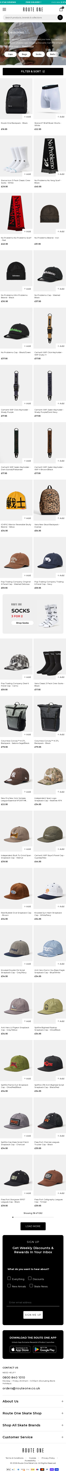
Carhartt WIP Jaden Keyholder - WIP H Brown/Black (49, 468)
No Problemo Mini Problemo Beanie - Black (14, 296)
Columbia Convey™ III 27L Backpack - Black (46, 742)
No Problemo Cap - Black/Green (16, 352)
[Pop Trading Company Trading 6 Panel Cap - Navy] (49, 557)
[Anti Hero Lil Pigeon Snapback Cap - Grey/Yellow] (16, 1003)
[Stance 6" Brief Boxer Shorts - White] (49, 98)
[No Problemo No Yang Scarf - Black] (49, 156)
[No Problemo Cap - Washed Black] (49, 270)
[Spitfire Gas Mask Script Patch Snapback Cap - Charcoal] (16, 1117)
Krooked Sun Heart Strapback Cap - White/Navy (48, 914)
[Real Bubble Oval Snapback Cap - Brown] (16, 888)
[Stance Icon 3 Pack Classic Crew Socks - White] (16, 156)
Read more (28, 46)
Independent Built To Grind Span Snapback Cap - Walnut (16, 856)
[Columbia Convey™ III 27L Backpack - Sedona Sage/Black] (16, 716)
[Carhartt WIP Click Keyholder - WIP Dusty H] (49, 328)
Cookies (32, 1458)
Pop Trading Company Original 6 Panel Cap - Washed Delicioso (16, 582)
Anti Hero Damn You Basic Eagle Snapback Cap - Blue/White (49, 971)
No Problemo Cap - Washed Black (47, 296)
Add (28, 116)
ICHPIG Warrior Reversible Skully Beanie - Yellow (16, 525)
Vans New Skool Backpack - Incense (47, 525)
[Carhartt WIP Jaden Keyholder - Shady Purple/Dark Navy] (49, 385)
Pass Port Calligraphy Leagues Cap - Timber (48, 1200)
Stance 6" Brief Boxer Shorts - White (47, 124)
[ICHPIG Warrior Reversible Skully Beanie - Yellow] (16, 500)
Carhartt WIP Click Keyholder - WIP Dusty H (48, 353)
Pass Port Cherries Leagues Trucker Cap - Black (46, 1143)
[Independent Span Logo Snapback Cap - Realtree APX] (49, 773)
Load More (33, 1226)
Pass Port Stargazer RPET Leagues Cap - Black (13, 1200)
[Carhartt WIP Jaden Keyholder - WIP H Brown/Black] (49, 442)
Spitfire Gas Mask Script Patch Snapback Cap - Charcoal (15, 1143)
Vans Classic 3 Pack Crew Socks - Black (49, 684)
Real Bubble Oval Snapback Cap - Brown (16, 914)
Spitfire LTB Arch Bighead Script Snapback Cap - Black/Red (49, 1086)
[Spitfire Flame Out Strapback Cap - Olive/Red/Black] (16, 1060)
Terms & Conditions (14, 1458)
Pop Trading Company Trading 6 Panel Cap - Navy (49, 582)
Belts (52, 54)
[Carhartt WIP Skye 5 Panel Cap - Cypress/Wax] (49, 831)
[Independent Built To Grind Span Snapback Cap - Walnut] (16, 831)
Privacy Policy (48, 1458)
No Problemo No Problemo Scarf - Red (16, 239)
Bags (24, 54)
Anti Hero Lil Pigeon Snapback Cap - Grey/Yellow (15, 1028)
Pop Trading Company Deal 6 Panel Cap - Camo (15, 684)
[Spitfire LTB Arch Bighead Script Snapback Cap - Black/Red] (49, 1060)
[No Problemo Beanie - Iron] (49, 213)
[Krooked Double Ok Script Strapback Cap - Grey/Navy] (16, 945)
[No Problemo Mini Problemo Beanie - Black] (16, 270)
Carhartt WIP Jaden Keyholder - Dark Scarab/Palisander (15, 468)
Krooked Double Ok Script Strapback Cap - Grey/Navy (14, 971)
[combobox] (33, 17)
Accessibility (30, 1460)
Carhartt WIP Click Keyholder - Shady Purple (15, 410)
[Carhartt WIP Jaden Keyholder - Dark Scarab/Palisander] (16, 442)
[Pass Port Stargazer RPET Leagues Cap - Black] (16, 1175)
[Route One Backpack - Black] (16, 98)
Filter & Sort (31, 71)
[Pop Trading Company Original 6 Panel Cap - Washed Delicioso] (16, 557)
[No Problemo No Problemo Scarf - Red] (16, 213)
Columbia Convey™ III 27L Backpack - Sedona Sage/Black (15, 742)
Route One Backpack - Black (14, 123)
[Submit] (60, 17)
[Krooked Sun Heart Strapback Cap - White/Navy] (49, 888)
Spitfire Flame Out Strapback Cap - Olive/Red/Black (14, 1086)
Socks (38, 54)
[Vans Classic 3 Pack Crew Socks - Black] (49, 659)
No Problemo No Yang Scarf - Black (47, 181)
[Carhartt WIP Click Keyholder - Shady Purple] (16, 385)
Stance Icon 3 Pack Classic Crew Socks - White (15, 181)
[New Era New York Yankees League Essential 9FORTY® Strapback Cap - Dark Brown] (16, 773)
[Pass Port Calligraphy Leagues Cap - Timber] (49, 1175)
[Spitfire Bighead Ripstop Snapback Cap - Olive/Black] (49, 1003)
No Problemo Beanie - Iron (46, 238)
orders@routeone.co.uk (21, 1388)
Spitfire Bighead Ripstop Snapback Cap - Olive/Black (47, 1028)
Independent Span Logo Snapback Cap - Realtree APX (48, 799)
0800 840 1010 (14, 1377)
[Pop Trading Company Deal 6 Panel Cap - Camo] (16, 659)
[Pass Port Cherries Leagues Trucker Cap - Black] (49, 1117)
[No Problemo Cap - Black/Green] (16, 328)
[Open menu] (4, 9)
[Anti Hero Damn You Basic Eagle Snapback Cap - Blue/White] (49, 945)
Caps (10, 54)
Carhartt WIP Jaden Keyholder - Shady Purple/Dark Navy (49, 410)
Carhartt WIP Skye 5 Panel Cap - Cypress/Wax (49, 856)
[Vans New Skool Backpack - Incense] (49, 500)
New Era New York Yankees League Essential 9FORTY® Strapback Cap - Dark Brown (14, 799)
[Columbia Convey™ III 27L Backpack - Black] (49, 716)
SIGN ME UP (33, 1314)
